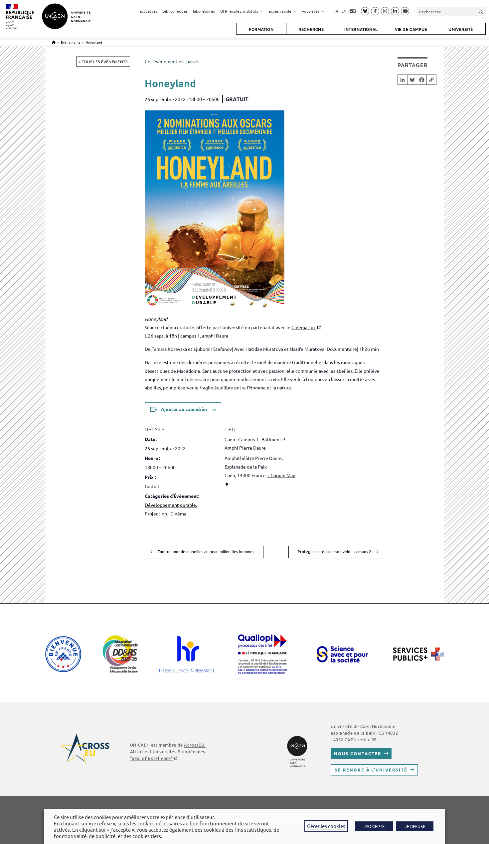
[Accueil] (54, 42)
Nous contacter (358, 753)
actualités (148, 11)
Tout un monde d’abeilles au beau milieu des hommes (205, 551)
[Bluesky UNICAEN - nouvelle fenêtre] (365, 11)
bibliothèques (175, 11)
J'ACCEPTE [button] (374, 826)
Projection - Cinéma (165, 513)
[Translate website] (353, 11)
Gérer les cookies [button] (326, 826)
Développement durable (170, 505)
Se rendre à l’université (371, 770)
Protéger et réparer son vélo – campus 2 (335, 551)
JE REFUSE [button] (415, 826)
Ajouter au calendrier (184, 409)
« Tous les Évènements (103, 61)
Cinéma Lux (303, 327)
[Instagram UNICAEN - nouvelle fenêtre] (385, 11)
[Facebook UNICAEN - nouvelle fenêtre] (375, 11)
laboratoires (204, 11)
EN (344, 11)
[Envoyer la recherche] (481, 11)
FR (336, 11)
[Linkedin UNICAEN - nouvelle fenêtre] (395, 11)
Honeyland (93, 42)
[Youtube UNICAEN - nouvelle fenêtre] (405, 11)
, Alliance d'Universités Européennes (168, 751)
